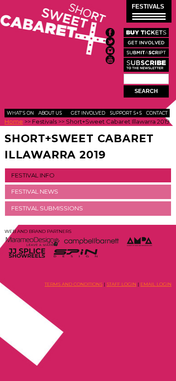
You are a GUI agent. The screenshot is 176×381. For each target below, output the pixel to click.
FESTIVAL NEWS (34, 191)
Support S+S (126, 113)
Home (14, 121)
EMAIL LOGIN (155, 284)
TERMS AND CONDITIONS (73, 284)
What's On (20, 113)
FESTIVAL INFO (33, 175)
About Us (50, 113)
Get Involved (88, 113)
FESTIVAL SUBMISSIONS (47, 208)
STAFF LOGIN (121, 284)
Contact (156, 113)
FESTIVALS (148, 6)
